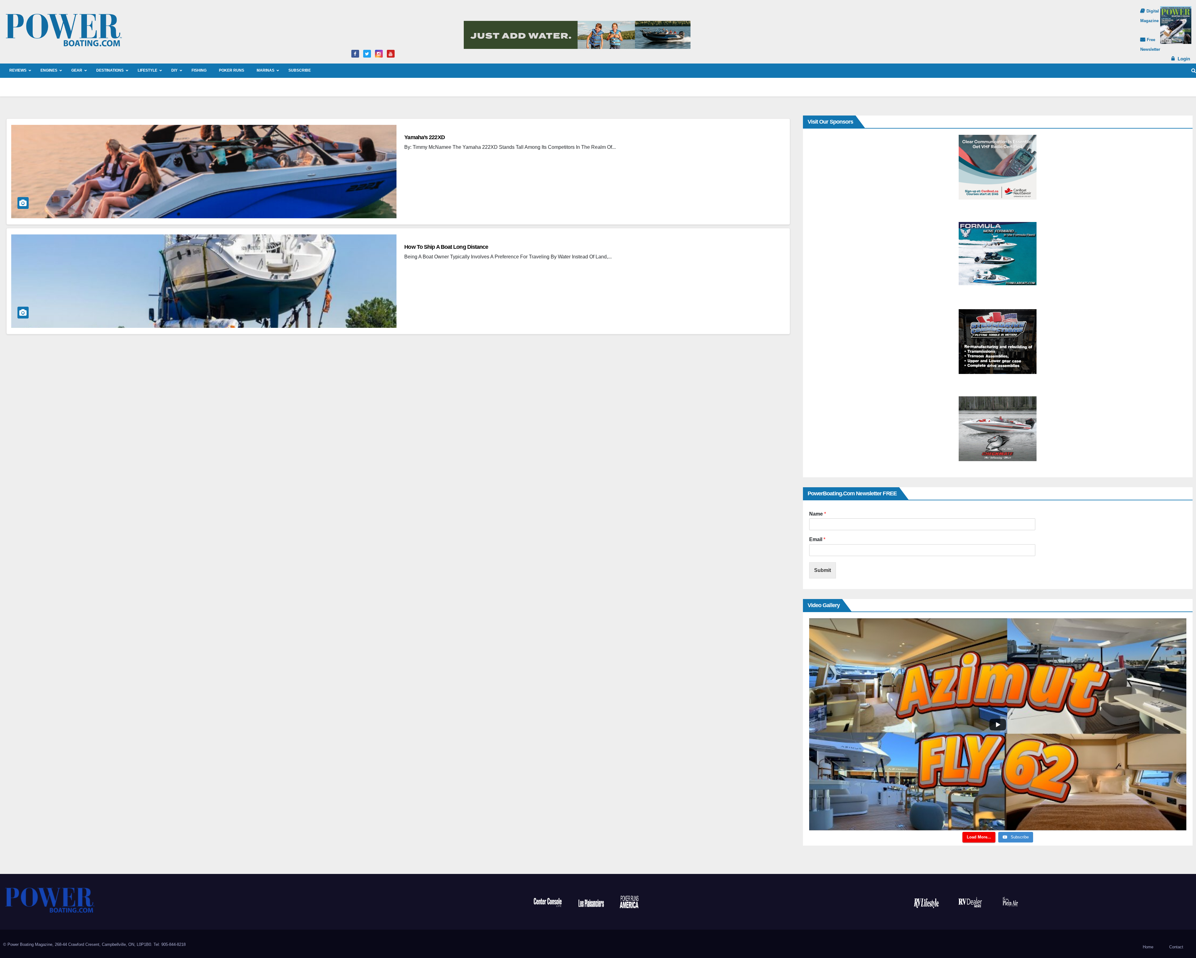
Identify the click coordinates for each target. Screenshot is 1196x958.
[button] (1193, 70)
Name (817, 514)
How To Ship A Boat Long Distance (446, 247)
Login (1184, 58)
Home (1148, 947)
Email (817, 539)
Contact (1176, 947)
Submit (822, 570)
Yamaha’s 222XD (424, 137)
